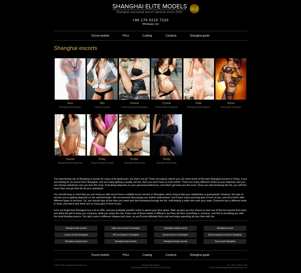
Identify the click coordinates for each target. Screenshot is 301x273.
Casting (147, 35)
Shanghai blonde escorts (175, 241)
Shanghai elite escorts (76, 228)
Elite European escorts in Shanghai (225, 235)
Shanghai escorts (225, 228)
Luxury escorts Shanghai (76, 235)
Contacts (170, 35)
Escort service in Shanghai (175, 235)
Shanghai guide (200, 35)
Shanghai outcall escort (76, 241)
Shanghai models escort (175, 228)
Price (126, 35)
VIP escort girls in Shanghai (126, 235)
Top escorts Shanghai (225, 241)
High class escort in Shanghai (126, 228)
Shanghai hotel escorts (126, 241)
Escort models (100, 35)
